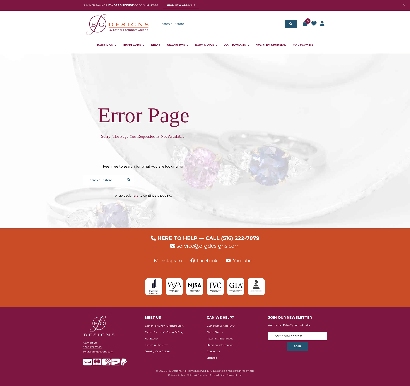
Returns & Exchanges (220, 338)
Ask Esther (151, 338)
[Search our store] (291, 24)
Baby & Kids (205, 45)
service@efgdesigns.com (208, 246)
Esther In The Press (156, 345)
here (135, 195)
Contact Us (303, 45)
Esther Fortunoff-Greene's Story (164, 325)
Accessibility (217, 375)
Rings (155, 45)
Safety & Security (197, 375)
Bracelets (176, 45)
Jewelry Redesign (271, 45)
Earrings (105, 45)
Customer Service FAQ (221, 325)
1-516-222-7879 (92, 347)
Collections (235, 45)
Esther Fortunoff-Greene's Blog (164, 332)
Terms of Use (234, 375)
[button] (305, 24)
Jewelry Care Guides (157, 351)
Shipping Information (220, 345)
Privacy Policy (176, 375)
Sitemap (212, 357)
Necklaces (132, 45)
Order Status (215, 332)
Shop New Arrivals (181, 5)
